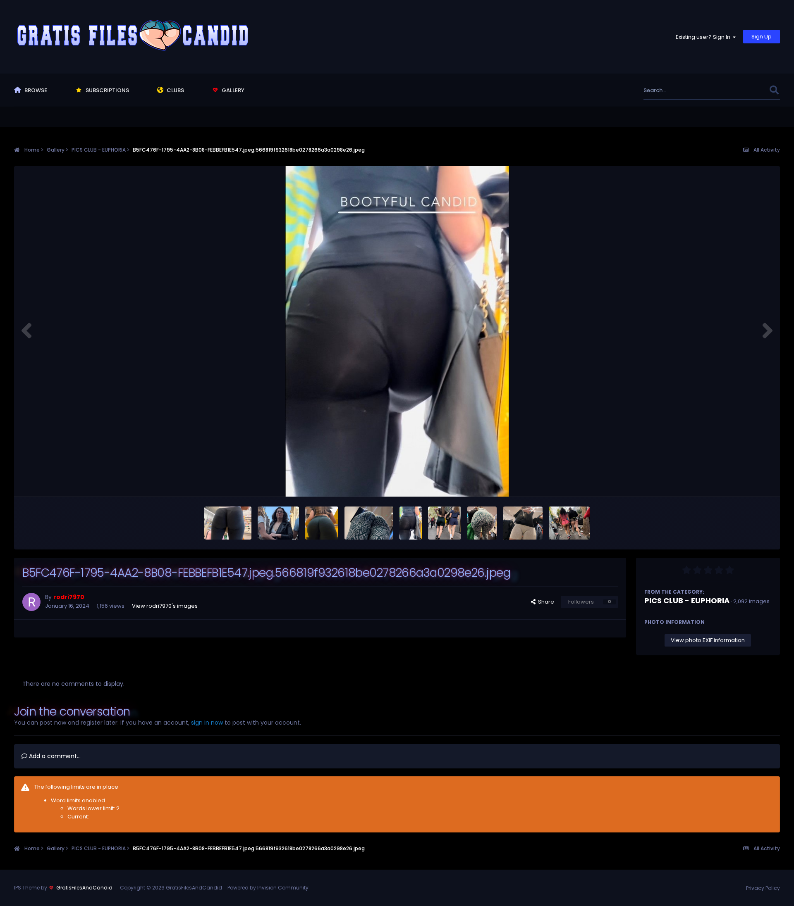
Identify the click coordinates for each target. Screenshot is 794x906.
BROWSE (35, 90)
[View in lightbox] (397, 331)
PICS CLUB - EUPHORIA (686, 600)
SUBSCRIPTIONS (106, 90)
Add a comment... (54, 756)
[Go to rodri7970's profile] (31, 602)
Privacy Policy (763, 888)
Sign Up (761, 36)
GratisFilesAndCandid (84, 887)
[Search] (774, 90)
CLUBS (174, 90)
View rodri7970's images (165, 606)
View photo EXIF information (708, 640)
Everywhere (744, 90)
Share (545, 602)
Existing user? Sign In (704, 37)
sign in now (207, 722)
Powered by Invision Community (268, 887)
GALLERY (232, 90)
